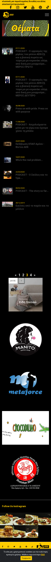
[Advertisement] (25, 247)
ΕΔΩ (43, 555)
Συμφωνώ (26, 558)
